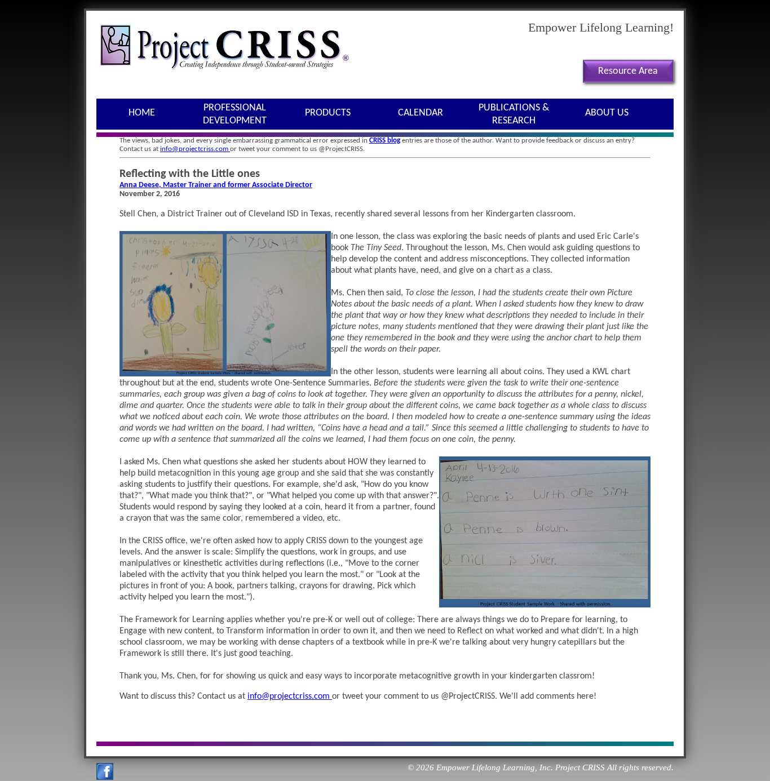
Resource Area (628, 71)
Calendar (420, 113)
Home (142, 113)
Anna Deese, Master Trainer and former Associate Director (216, 185)
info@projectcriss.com (195, 149)
